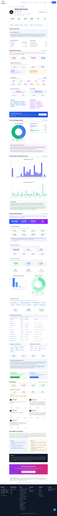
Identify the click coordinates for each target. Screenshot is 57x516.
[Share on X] (39, 12)
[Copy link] (47, 12)
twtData (29, 482)
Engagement (17, 24)
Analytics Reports (23, 497)
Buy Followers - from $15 (15, 377)
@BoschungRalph (18, 11)
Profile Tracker (22, 508)
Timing (26, 24)
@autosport (12, 331)
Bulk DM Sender (22, 506)
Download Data (24, 2)
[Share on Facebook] (43, 12)
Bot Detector (22, 494)
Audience (31, 24)
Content (21, 24)
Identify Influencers (23, 490)
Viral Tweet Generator (23, 496)
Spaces (11, 493)
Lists (11, 491)
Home (10, 6)
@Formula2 (12, 329)
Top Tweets (36, 24)
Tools (30, 2)
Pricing (35, 2)
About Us (40, 490)
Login (49, 2)
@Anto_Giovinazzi (13, 338)
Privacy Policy (41, 494)
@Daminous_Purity (13, 336)
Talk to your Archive (23, 493)
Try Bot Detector (14, 240)
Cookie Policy (41, 496)
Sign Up (54, 2)
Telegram (50, 490)
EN (45, 2)
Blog (38, 2)
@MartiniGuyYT (12, 334)
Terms (40, 493)
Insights (40, 24)
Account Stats (16, 6)
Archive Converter (23, 491)
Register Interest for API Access (28, 471)
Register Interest (43, 114)
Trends (41, 2)
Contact (40, 491)
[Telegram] (54, 509)
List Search (21, 501)
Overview (11, 24)
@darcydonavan (12, 340)
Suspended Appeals (23, 502)
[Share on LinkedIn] (41, 12)
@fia (10, 327)
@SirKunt (11, 321)
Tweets (11, 490)
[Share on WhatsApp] (45, 12)
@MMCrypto (12, 323)
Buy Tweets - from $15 (34, 377)
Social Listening (22, 509)
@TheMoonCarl (12, 325)
